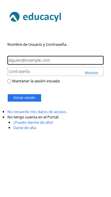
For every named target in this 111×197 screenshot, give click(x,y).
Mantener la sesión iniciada (36, 81)
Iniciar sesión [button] (24, 97)
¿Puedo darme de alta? (33, 122)
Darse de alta (24, 127)
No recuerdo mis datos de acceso (36, 111)
